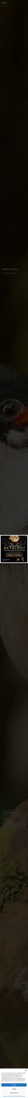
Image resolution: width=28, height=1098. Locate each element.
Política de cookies (7, 1096)
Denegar (14, 1089)
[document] (14, 549)
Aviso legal (23, 1096)
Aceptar (14, 1085)
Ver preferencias (14, 1093)
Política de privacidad (15, 1096)
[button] (26, 1070)
